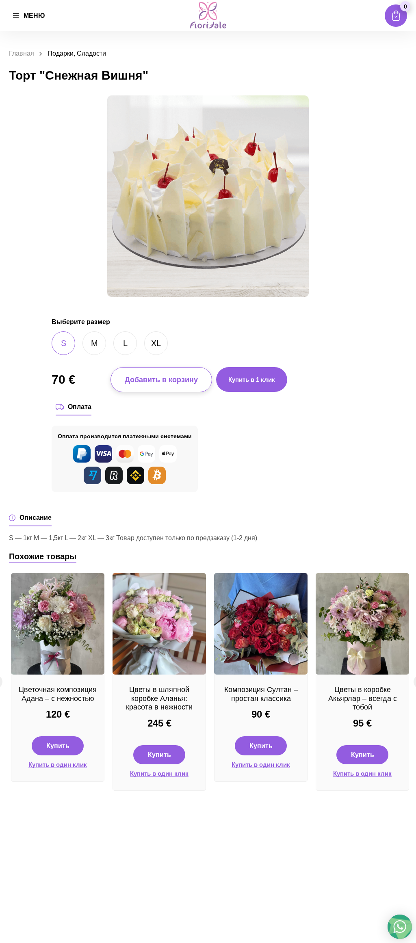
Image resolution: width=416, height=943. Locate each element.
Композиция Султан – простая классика (261, 694)
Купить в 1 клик (251, 379)
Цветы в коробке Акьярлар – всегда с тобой (362, 698)
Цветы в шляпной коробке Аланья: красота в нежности (159, 698)
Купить (57, 745)
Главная (21, 53)
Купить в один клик (57, 764)
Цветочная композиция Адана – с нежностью (58, 694)
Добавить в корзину (161, 380)
